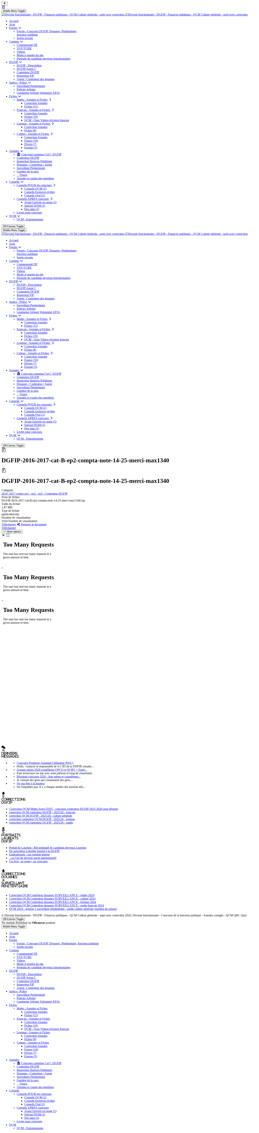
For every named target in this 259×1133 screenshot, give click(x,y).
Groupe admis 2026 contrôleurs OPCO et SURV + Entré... (52, 769)
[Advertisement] (115, 689)
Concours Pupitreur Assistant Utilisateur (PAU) (45, 763)
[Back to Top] (5, 4)
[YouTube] (3, 7)
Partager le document (33, 524)
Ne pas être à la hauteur (31, 783)
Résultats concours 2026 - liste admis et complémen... (49, 776)
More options (13, 531)
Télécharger (9, 524)
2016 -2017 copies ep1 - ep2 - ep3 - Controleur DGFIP (34, 493)
